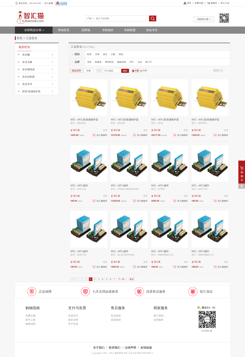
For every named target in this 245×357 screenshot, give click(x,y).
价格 (88, 70)
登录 (189, 3)
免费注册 (199, 3)
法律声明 (130, 347)
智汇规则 (159, 315)
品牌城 (85, 30)
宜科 (89, 62)
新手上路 (30, 319)
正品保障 (45, 291)
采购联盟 (130, 30)
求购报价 (108, 30)
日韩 (97, 54)
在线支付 (73, 315)
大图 (137, 70)
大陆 (113, 54)
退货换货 (116, 319)
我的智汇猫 (202, 19)
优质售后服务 (156, 291)
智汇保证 (206, 291)
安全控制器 (28, 76)
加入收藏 (48, 3)
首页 (19, 38)
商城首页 (63, 30)
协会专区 (152, 30)
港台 (105, 54)
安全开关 (27, 84)
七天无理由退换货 (105, 291)
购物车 (214, 3)
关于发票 (73, 324)
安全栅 (26, 54)
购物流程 (30, 324)
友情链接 (146, 347)
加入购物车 (101, 135)
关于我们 (99, 347)
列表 (145, 70)
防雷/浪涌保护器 (31, 91)
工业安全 (31, 38)
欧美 (89, 54)
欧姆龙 (98, 62)
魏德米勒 (121, 62)
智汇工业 (225, 3)
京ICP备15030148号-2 (143, 353)
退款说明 (73, 319)
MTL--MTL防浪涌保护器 (84, 119)
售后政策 (116, 315)
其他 (121, 54)
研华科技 (109, 62)
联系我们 (114, 347)
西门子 (148, 62)
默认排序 (76, 70)
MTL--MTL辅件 (79, 185)
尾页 (131, 279)
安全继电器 (28, 69)
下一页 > (122, 279)
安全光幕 (27, 62)
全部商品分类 (32, 30)
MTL (131, 62)
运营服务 (159, 319)
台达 (140, 62)
